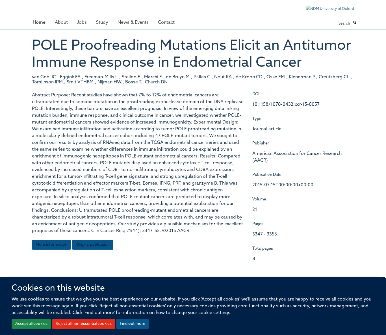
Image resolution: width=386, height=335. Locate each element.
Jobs (82, 22)
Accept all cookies (31, 324)
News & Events (133, 22)
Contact (166, 22)
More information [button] (51, 245)
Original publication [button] (93, 245)
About (61, 22)
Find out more (132, 324)
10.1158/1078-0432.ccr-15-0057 (286, 104)
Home (38, 22)
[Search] (355, 23)
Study (102, 22)
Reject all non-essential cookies (84, 324)
